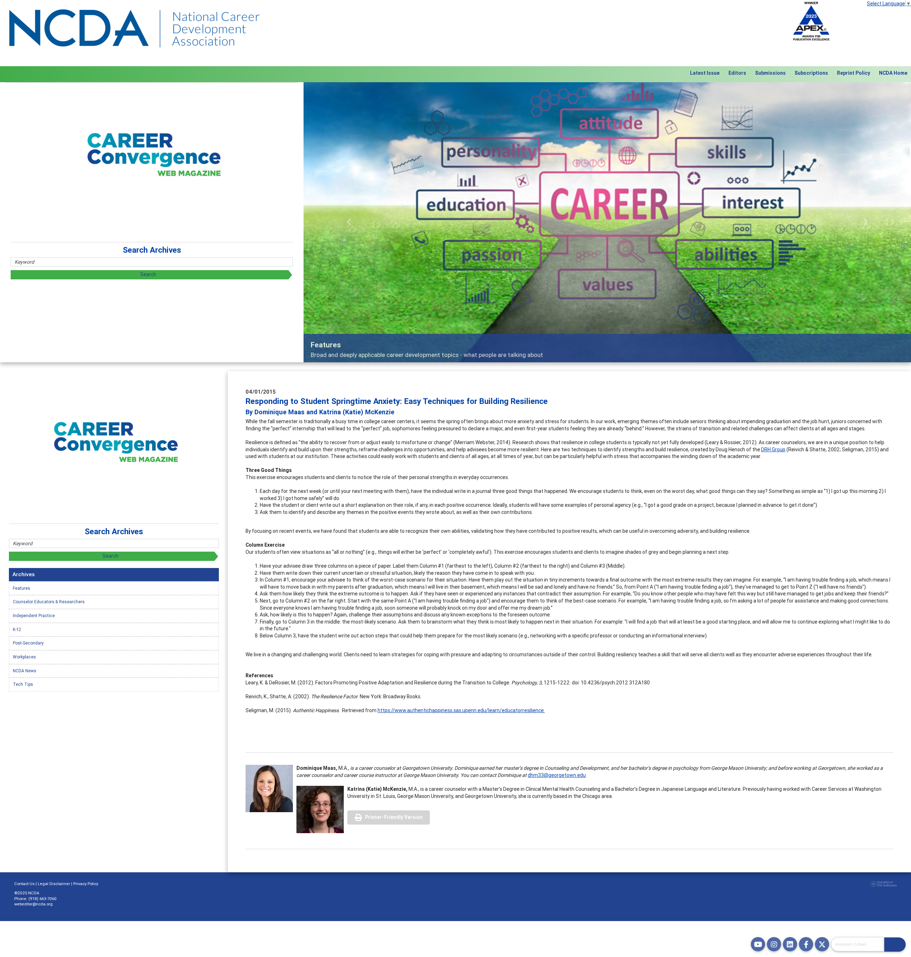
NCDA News (24, 670)
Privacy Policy (85, 883)
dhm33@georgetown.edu (557, 775)
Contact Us (24, 883)
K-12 (17, 629)
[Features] (607, 222)
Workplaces (24, 656)
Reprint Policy (853, 73)
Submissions (770, 73)
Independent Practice (34, 615)
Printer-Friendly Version (394, 817)
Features (21, 588)
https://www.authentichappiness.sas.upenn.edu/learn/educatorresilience (461, 710)
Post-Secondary (28, 643)
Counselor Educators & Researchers (49, 601)
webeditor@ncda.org (33, 903)
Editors (737, 73)
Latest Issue (705, 73)
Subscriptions (811, 73)
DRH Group (773, 449)
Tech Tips (23, 684)
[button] (349, 222)
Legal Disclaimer (54, 883)
